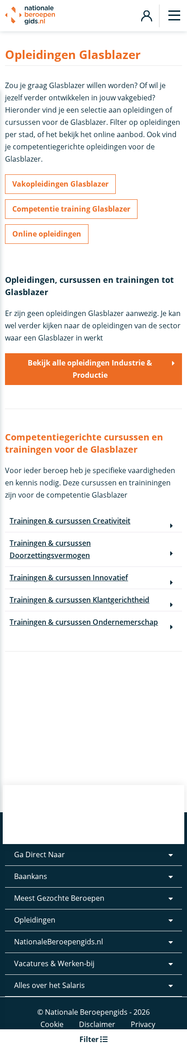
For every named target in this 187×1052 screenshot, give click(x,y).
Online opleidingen (46, 234)
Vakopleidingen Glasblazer (60, 184)
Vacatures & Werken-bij (54, 963)
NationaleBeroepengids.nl (58, 942)
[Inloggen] (146, 14)
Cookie (52, 1024)
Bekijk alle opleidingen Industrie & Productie (90, 369)
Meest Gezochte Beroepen (59, 898)
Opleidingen (34, 920)
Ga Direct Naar (39, 854)
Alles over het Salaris (49, 985)
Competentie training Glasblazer (71, 209)
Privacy (143, 1024)
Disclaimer (97, 1024)
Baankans (30, 876)
